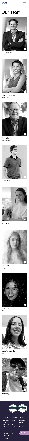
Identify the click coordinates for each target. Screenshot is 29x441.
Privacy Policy (6, 433)
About (13, 420)
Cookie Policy (6, 435)
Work (13, 422)
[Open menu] (24, 2)
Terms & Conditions (16, 433)
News (13, 426)
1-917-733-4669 (6, 425)
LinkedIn (5, 422)
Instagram (6, 420)
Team (13, 424)
